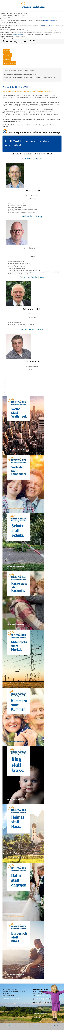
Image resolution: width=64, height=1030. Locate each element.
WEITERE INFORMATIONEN (51, 17)
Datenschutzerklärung (41, 1014)
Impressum (37, 1017)
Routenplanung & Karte (41, 999)
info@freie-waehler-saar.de (10, 999)
